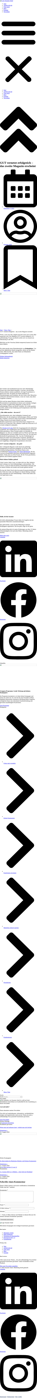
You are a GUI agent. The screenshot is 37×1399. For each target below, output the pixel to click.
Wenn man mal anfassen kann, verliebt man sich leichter (16, 1127)
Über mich (7, 7)
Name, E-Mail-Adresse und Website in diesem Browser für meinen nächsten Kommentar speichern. (18, 1215)
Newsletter (7, 12)
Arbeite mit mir (8, 5)
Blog (5, 8)
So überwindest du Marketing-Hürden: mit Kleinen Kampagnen (18, 1161)
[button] (18, 51)
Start (5, 4)
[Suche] (21, 1097)
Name (2, 1205)
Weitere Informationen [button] (6, 356)
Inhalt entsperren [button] (4, 358)
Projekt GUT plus (7, 428)
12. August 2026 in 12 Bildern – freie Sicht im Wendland (16, 1172)
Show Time (7, 290)
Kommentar (4, 1190)
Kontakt (6, 10)
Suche (2, 1097)
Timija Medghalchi (24, 451)
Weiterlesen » (4, 1130)
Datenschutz (10, 1396)
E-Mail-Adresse (5, 1208)
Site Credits (18, 1396)
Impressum (3, 1396)
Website (2, 1211)
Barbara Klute (13, 451)
